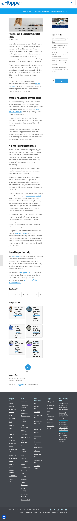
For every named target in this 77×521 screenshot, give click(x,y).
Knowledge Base (50, 410)
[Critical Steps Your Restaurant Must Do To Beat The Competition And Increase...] (1, 260)
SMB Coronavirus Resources (50, 416)
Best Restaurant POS (37, 406)
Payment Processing (24, 483)
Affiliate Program (23, 450)
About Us (23, 458)
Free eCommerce (24, 426)
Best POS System (11, 465)
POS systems (16, 256)
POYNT (10, 422)
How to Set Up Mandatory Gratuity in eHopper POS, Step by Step (60, 69)
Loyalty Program (23, 420)
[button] (4, 517)
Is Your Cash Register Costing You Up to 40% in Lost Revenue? (60, 47)
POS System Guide (24, 463)
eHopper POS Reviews (12, 445)
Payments (24, 402)
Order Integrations (12, 430)
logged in (21, 385)
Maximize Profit (25, 500)
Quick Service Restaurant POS (38, 423)
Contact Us (50, 422)
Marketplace (24, 434)
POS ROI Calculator (24, 478)
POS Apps (24, 431)
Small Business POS (38, 461)
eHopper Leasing (23, 489)
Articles (39, 11)
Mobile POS (12, 425)
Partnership (24, 446)
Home (30, 11)
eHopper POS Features (12, 411)
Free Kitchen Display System (25, 415)
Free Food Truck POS (38, 416)
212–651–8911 (36, 509)
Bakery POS (37, 429)
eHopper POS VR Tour (50, 427)
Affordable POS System (13, 460)
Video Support (51, 405)
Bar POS (36, 433)
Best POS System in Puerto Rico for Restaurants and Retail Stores (60, 40)
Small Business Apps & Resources (25, 440)
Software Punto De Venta (13, 450)
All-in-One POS (13, 418)
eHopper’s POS (26, 272)
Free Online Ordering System (24, 407)
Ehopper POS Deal (12, 480)
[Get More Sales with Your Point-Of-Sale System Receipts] (75, 260)
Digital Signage (25, 467)
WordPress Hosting (24, 495)
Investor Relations (11, 405)
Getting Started (51, 402)
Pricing (10, 415)
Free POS (11, 434)
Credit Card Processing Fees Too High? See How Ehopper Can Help (59, 62)
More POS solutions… (37, 467)
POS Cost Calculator (11, 471)
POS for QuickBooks (12, 439)
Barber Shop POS (37, 455)
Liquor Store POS (37, 443)
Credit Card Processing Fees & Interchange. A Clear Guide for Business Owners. (60, 54)
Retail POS (37, 412)
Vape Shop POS (38, 447)
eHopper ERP (12, 455)
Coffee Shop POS (37, 437)
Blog (35, 11)
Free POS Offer (13, 476)
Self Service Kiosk (24, 472)
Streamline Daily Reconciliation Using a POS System (24, 35)
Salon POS (37, 451)
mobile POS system (21, 233)
